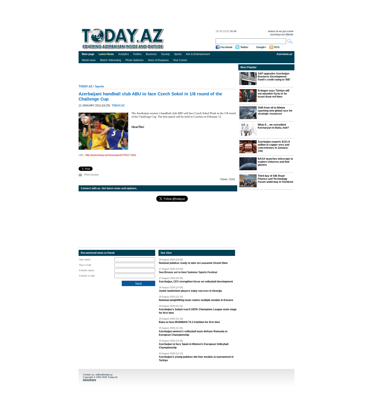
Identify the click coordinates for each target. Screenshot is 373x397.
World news (89, 60)
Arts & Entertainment (198, 54)
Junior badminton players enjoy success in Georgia (190, 290)
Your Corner (180, 60)
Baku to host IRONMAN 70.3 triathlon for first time (189, 322)
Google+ (261, 47)
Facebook (226, 47)
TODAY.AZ (85, 86)
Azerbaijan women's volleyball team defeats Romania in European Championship (193, 333)
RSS (277, 47)
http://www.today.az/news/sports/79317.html (110, 155)
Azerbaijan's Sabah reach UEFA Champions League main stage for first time (198, 311)
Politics (137, 54)
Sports (178, 54)
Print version (91, 174)
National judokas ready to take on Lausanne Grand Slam (193, 263)
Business (151, 54)
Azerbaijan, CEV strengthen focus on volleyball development (196, 281)
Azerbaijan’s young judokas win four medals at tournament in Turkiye (196, 358)
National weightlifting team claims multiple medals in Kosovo (196, 300)
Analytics (123, 54)
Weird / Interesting (110, 60)
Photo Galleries (134, 60)
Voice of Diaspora (158, 60)
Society (165, 54)
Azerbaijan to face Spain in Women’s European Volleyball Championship (193, 346)
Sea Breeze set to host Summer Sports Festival (188, 272)
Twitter (244, 47)
